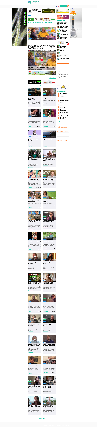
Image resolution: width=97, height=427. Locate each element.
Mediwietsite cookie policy (60, 425)
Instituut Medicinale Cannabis (61, 143)
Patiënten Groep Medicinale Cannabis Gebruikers (62, 127)
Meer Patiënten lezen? (42, 418)
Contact (53, 425)
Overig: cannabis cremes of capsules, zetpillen (63, 79)
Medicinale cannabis (42, 6)
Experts (48, 6)
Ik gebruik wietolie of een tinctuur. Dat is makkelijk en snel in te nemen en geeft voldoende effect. (63, 74)
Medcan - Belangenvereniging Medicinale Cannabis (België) (62, 140)
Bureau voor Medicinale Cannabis (61, 130)
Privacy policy (67, 425)
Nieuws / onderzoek (34, 6)
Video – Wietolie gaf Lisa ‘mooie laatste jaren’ (39, 15)
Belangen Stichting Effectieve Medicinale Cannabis (62, 131)
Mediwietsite (35, 1)
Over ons (49, 425)
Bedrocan (58, 139)
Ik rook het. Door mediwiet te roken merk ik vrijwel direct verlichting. (63, 69)
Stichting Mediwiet (59, 126)
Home (29, 6)
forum (63, 6)
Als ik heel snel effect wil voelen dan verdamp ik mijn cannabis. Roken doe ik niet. (63, 72)
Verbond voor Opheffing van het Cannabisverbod (61, 133)
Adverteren (45, 425)
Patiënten (52, 6)
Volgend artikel (52, 77)
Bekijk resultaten (63, 83)
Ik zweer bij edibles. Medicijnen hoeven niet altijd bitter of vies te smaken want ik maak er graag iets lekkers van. (63, 77)
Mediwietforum (35, 2)
